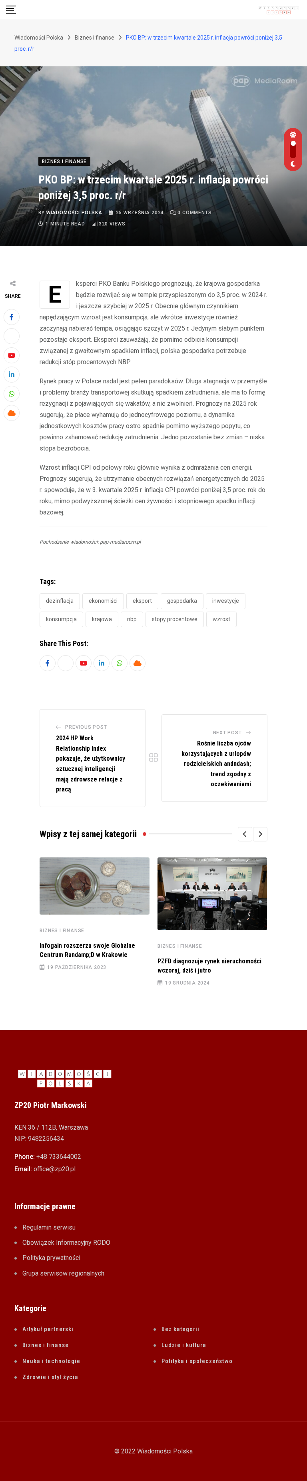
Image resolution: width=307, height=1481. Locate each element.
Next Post (227, 733)
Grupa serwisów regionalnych (63, 1273)
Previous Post (86, 727)
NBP (132, 619)
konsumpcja (61, 619)
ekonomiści (103, 601)
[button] (245, 834)
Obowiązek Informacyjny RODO (66, 1242)
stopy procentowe (174, 619)
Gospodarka (182, 601)
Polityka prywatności (51, 1258)
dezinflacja (60, 601)
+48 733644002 (58, 1156)
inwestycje (225, 601)
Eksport (142, 601)
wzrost (221, 619)
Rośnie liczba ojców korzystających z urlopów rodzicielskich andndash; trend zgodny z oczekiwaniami (216, 764)
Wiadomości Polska (74, 212)
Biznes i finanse (62, 930)
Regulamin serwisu (49, 1227)
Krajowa (102, 619)
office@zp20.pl (55, 1169)
